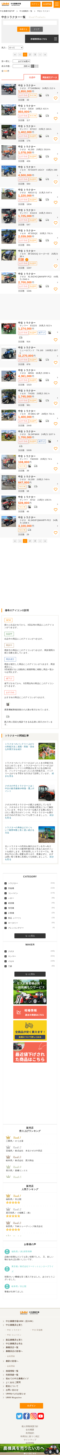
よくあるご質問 (13, 1382)
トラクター (31, 883)
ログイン (35, 4)
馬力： (4, 47)
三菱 (31, 966)
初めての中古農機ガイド (17, 1378)
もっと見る (30, 936)
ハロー (31, 898)
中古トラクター (43, 11)
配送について (12, 1386)
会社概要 (30, 1429)
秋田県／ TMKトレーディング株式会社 (24, 1226)
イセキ (31, 961)
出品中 (32, 77)
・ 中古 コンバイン (12, 1335)
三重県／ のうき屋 (14, 1141)
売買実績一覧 (12, 1375)
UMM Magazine (14, 1397)
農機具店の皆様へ (14, 1351)
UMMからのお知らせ (16, 1394)
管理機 (31, 908)
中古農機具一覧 (26, 11)
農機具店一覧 (12, 1347)
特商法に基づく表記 (30, 1436)
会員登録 (47, 4)
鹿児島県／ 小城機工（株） (19, 1213)
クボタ (31, 951)
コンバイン (31, 893)
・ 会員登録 (9, 1356)
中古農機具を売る (14, 1343)
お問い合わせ (12, 1390)
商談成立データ (50, 77)
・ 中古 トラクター (12, 1330)
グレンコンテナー (31, 928)
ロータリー (31, 923)
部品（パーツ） (31, 918)
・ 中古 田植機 (35, 1330)
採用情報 (30, 1443)
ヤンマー (31, 956)
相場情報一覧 (12, 1371)
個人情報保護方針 (30, 1426)
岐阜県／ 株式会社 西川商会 (20, 1160)
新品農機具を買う (14, 1340)
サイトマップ (30, 1440)
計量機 (31, 913)
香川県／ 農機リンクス (17, 1170)
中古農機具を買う (14, 1325)
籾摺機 (31, 903)
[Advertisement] (30, 306)
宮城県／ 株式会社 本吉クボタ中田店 (24, 1151)
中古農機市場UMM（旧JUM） (20, 1321)
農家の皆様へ (12, 1361)
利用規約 (30, 1433)
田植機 (31, 888)
